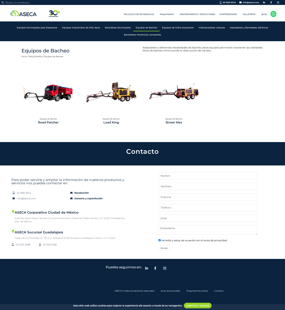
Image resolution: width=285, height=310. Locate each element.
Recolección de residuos (139, 14)
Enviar (164, 248)
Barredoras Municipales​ (118, 27)
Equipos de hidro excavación (178, 27)
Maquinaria (167, 14)
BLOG (264, 14)
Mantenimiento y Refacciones (197, 14)
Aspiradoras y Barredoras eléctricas (249, 27)
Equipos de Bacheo (146, 27)
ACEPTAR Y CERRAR (197, 305)
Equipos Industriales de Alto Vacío (81, 27)
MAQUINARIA (36, 56)
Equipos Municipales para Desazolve (37, 27)
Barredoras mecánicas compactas (142, 34)
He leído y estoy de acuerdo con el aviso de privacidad (194, 240)
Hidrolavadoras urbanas (212, 27)
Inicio (24, 56)
